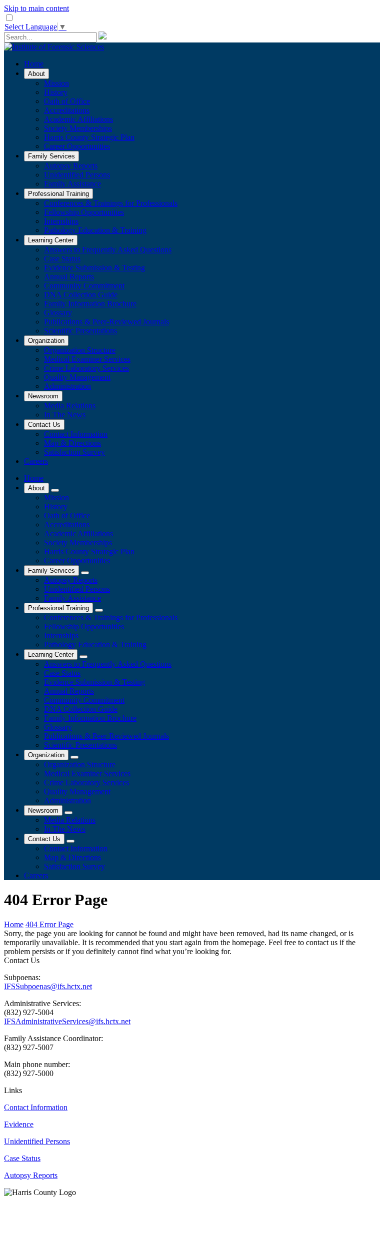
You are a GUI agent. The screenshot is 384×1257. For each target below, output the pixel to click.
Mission (56, 83)
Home (34, 63)
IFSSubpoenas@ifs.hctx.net (48, 986)
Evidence (19, 1124)
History (56, 92)
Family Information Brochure (90, 303)
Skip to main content (36, 8)
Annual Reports (69, 276)
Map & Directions (72, 443)
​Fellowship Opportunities (84, 212)
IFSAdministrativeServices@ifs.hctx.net (67, 1021)
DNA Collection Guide (81, 294)
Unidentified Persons (77, 174)
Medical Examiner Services (87, 359)
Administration (67, 386)
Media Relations (70, 405)
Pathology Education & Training (95, 230)
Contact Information (76, 434)
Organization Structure (80, 350)
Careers (36, 461)
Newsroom (43, 396)
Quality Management (77, 377)
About (36, 73)
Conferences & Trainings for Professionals (111, 203)
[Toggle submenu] (55, 490)
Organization (46, 340)
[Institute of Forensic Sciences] (54, 46)
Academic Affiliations (78, 119)
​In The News (65, 414)
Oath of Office (67, 101)
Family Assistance (72, 183)
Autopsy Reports (71, 165)
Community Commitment (84, 285)
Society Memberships (78, 128)
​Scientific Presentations (80, 330)
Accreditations (67, 110)
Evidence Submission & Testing (94, 267)
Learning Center (51, 240)
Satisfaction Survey (74, 452)
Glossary (58, 312)
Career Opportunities (77, 146)
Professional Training (58, 193)
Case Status (62, 258)
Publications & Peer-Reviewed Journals (106, 321)
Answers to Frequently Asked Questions (108, 249)
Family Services (51, 156)
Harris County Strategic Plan (89, 137)
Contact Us (44, 424)
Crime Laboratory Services (86, 368)
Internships (61, 221)
